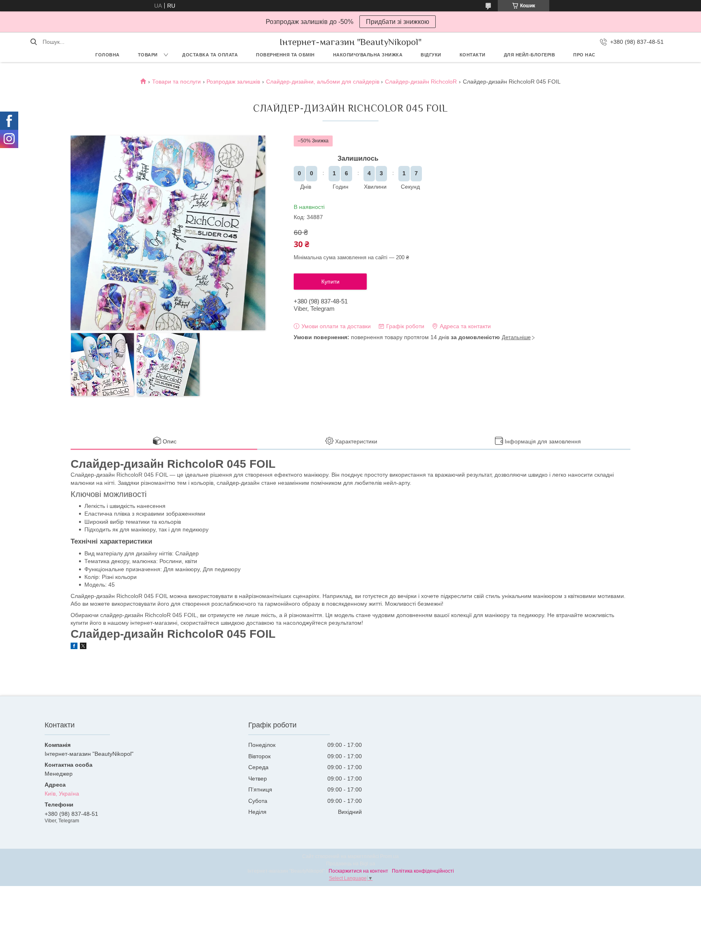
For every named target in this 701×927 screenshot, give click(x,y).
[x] (83, 647)
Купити (330, 281)
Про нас (584, 54)
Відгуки (431, 54)
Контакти (473, 54)
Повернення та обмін (285, 54)
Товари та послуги (176, 81)
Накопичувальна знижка (368, 54)
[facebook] (74, 647)
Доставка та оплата (210, 54)
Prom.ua (389, 856)
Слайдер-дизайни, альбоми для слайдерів (322, 81)
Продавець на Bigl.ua (350, 864)
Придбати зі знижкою (397, 21)
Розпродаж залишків (233, 81)
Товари (148, 54)
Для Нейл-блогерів (529, 54)
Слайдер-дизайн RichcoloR (421, 81)
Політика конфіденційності (423, 871)
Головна (107, 54)
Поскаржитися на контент (358, 871)
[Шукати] (33, 41)
